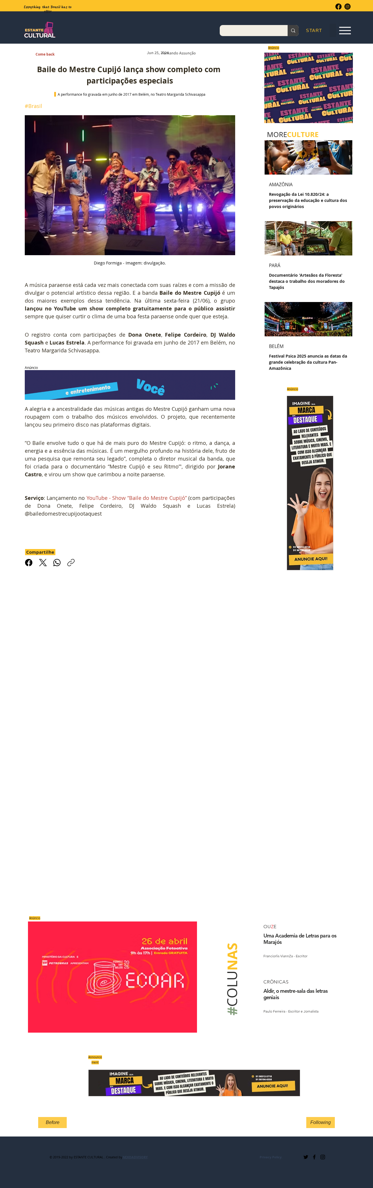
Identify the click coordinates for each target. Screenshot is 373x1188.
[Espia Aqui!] (345, 31)
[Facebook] (338, 6)
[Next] (354, 88)
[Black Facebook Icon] (314, 1157)
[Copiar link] (71, 562)
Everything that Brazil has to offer (48, 9)
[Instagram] (347, 6)
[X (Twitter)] (43, 562)
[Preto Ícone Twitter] (306, 1157)
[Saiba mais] (306, 87)
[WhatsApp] (57, 562)
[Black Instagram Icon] (323, 1157)
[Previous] (263, 88)
